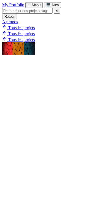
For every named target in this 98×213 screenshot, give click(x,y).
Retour (9, 16)
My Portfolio (13, 4)
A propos (10, 21)
